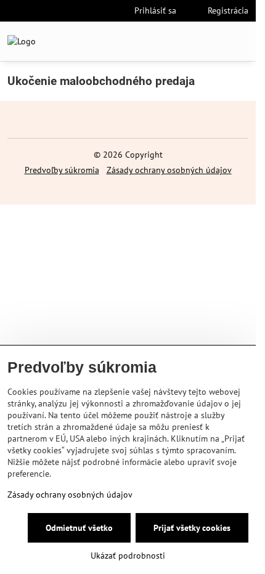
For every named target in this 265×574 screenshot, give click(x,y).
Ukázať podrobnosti (128, 555)
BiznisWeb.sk (168, 187)
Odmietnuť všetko (79, 527)
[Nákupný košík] (211, 41)
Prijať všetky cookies (191, 527)
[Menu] (241, 41)
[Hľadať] (182, 41)
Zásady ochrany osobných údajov (169, 170)
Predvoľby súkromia (62, 170)
